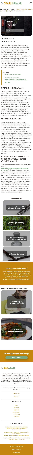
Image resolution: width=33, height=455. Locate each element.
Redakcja (16, 393)
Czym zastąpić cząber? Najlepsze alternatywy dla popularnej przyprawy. (16, 223)
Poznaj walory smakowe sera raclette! (16, 436)
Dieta (16, 405)
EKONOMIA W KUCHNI (12, 77)
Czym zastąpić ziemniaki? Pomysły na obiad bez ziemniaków (16, 331)
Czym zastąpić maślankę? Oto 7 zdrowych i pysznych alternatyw (16, 238)
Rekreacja (16, 412)
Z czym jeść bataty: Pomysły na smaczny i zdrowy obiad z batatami (16, 438)
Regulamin (16, 452)
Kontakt (16, 396)
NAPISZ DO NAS (16, 357)
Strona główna (4, 9)
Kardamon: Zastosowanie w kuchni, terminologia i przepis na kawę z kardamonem (16, 428)
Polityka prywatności (16, 446)
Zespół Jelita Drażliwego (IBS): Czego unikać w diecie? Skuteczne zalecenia (16, 302)
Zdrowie (16, 416)
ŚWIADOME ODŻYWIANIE (13, 75)
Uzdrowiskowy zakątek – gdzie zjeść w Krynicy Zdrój (16, 432)
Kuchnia (16, 408)
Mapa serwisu (16, 449)
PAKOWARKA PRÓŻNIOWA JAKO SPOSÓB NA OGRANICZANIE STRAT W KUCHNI (16, 80)
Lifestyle (12, 9)
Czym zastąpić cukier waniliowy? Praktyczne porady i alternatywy (16, 253)
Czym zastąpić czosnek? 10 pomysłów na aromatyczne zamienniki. (16, 207)
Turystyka (16, 414)
